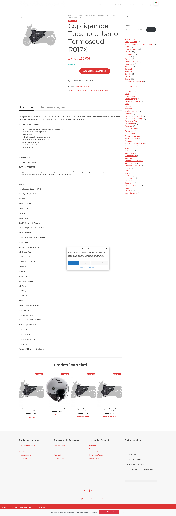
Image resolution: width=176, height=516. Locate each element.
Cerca (127, 26)
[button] (107, 249)
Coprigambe (87, 15)
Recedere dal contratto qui (109, 512)
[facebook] (85, 491)
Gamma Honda (118, 5)
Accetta (73, 263)
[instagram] (90, 491)
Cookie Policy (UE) (96, 458)
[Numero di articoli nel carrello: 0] (127, 17)
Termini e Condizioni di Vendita (100, 452)
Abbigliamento (59, 458)
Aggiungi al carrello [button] (83, 416)
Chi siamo (103, 5)
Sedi (141, 5)
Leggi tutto (31, 417)
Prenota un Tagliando (27, 452)
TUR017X (106, 90)
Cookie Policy (83, 267)
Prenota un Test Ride (26, 458)
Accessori (78, 15)
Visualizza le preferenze (99, 263)
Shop (132, 5)
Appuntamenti (25, 455)
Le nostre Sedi (24, 449)
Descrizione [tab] (26, 107)
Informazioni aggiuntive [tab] (54, 107)
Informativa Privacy (91, 267)
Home (70, 15)
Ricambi (57, 452)
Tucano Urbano (98, 90)
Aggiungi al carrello (94, 71)
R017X (82, 90)
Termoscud (88, 90)
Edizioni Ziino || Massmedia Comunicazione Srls (88, 499)
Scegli (57, 414)
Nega (85, 263)
